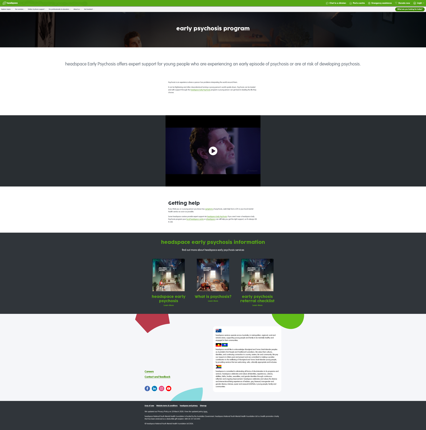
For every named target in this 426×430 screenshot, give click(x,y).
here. (206, 411)
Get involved (88, 9)
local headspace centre (195, 219)
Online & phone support (36, 9)
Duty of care (149, 406)
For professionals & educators (59, 9)
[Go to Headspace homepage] (10, 3)
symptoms (209, 209)
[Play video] (213, 151)
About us (77, 9)
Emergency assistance (382, 3)
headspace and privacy (189, 406)
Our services (19, 9)
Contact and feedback (157, 377)
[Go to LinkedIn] (154, 388)
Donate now (404, 3)
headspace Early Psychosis (200, 90)
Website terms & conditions (167, 406)
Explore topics (6, 9)
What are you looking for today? (409, 9)
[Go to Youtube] (168, 388)
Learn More (169, 305)
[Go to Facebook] (147, 388)
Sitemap (203, 406)
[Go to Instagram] (161, 388)
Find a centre (359, 3)
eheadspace (210, 219)
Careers (149, 371)
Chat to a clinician (337, 3)
